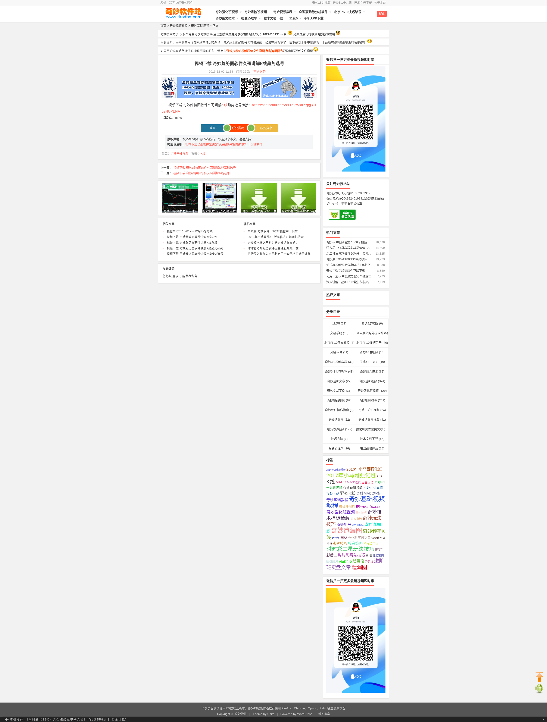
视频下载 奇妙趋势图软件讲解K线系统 (192, 242)
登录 (175, 276)
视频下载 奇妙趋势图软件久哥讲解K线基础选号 (204, 167)
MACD (341, 482)
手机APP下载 (313, 18)
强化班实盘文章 (359, 538)
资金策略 (345, 561)
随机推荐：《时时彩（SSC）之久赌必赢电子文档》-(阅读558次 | (59, 719)
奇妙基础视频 (200, 25)
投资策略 (355, 544)
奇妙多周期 (347, 506)
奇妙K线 (348, 493)
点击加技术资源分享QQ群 (230, 34)
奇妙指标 (356, 518)
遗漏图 (359, 567)
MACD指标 (354, 482)
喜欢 (213, 127)
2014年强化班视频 (336, 469)
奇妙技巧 (361, 512)
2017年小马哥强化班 (351, 475)
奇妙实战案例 (336, 390)
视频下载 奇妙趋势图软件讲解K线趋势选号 (195, 253)
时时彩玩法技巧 (351, 555)
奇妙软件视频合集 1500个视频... (347, 242)
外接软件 (336, 352)
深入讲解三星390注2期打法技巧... (349, 282)
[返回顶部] (539, 677)
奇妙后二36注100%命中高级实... (348, 259)
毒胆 (369, 555)
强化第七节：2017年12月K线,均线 (190, 231)
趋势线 (369, 561)
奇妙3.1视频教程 (336, 371)
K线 (225, 105)
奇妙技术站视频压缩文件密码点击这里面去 (254, 51)
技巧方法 (337, 438)
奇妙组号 (344, 524)
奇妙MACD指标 (368, 494)
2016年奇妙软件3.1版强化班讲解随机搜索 (276, 237)
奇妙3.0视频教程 (336, 362)
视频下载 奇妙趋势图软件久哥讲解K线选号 (201, 173)
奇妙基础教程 (337, 500)
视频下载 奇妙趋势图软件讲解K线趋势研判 (195, 248)
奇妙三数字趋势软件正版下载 (345, 270)
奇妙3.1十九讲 (342, 2)
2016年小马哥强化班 (364, 469)
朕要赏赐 (239, 128)
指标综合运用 (372, 543)
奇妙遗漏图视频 (369, 419)
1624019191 (355, 198)
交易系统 (336, 333)
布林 (343, 538)
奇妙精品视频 (336, 400)
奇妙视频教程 (283, 12)
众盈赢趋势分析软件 (313, 12)
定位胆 (336, 538)
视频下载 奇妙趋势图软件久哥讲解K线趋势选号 (217, 144)
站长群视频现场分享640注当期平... (349, 265)
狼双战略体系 (369, 448)
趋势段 (358, 561)
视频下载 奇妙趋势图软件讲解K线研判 (192, 237)
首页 (163, 25)
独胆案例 (378, 555)
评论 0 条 (259, 71)
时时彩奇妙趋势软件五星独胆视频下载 (273, 248)
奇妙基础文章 (336, 381)
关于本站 (380, 2)
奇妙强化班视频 (227, 12)
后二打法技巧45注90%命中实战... (348, 253)
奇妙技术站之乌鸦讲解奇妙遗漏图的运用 (274, 242)
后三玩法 (367, 482)
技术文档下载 (363, 2)
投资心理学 (249, 18)
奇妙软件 (256, 144)
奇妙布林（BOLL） (369, 506)
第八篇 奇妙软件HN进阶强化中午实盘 (273, 231)
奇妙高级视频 (335, 429)
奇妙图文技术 (225, 18)
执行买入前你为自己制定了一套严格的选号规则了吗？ (283, 253)
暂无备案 (324, 714)
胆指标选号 (332, 561)
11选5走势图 (370, 323)
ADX (379, 476)
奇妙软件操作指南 (337, 410)
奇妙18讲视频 (321, 2)
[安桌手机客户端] (539, 692)
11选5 (293, 18)
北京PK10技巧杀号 (347, 12)
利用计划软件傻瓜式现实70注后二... (350, 276)
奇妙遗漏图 (336, 419)
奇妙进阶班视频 (255, 12)
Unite (270, 714)
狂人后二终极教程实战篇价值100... (349, 247)
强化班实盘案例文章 (369, 429)
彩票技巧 (340, 544)
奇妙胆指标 (358, 525)
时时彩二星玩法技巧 (350, 549)
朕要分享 (265, 128)
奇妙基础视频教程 (355, 502)
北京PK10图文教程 (337, 342)
